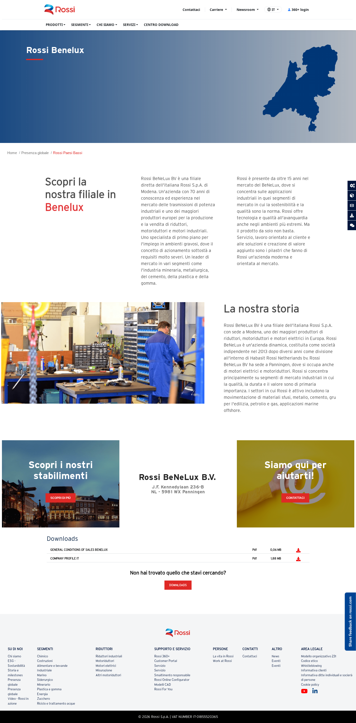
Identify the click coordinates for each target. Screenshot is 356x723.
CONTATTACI (295, 498)
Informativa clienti (313, 670)
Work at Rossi (222, 661)
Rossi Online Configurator (171, 680)
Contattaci (191, 9)
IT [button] (273, 9)
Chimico (42, 656)
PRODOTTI (54, 25)
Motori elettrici (106, 666)
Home (12, 153)
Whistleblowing (311, 666)
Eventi (276, 661)
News (275, 656)
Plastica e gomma (49, 689)
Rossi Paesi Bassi (67, 153)
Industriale (44, 670)
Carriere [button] (217, 9)
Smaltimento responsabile (172, 675)
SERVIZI (129, 25)
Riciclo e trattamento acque (56, 703)
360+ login (300, 9)
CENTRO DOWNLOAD (161, 25)
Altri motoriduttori (108, 675)
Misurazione (104, 670)
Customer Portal (165, 661)
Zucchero (43, 698)
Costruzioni (45, 661)
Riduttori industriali (109, 656)
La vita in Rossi (223, 656)
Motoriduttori (105, 661)
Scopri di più (60, 498)
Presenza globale (35, 153)
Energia (42, 694)
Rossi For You (163, 689)
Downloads (178, 585)
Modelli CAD (162, 684)
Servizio (159, 666)
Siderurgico (45, 680)
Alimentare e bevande (52, 666)
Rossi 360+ (162, 656)
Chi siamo (14, 656)
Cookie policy (310, 684)
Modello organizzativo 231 (318, 656)
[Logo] (178, 634)
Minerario (43, 684)
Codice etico (309, 661)
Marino (41, 675)
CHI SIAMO (105, 25)
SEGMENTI (79, 25)
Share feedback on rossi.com (350, 622)
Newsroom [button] (246, 9)
